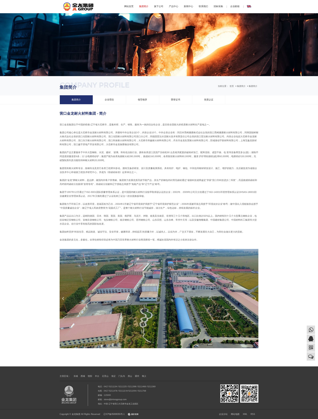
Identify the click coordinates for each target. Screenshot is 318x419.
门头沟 (121, 376)
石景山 (105, 376)
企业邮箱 (234, 6)
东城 (76, 376)
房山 (130, 376)
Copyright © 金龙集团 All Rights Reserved (80, 414)
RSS (253, 414)
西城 (83, 376)
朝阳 (90, 376)
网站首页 (128, 6)
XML (245, 414)
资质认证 (208, 99)
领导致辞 (142, 99)
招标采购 (218, 6)
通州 (137, 376)
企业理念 (109, 99)
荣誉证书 (175, 99)
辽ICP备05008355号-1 (114, 414)
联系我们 (203, 6)
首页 (232, 86)
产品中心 (173, 6)
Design (133, 414)
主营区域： (65, 376)
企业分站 (223, 414)
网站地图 (235, 414)
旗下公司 (158, 6)
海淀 (113, 376)
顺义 (144, 376)
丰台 (97, 376)
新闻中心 (188, 6)
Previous (63, 298)
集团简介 (143, 6)
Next (255, 298)
